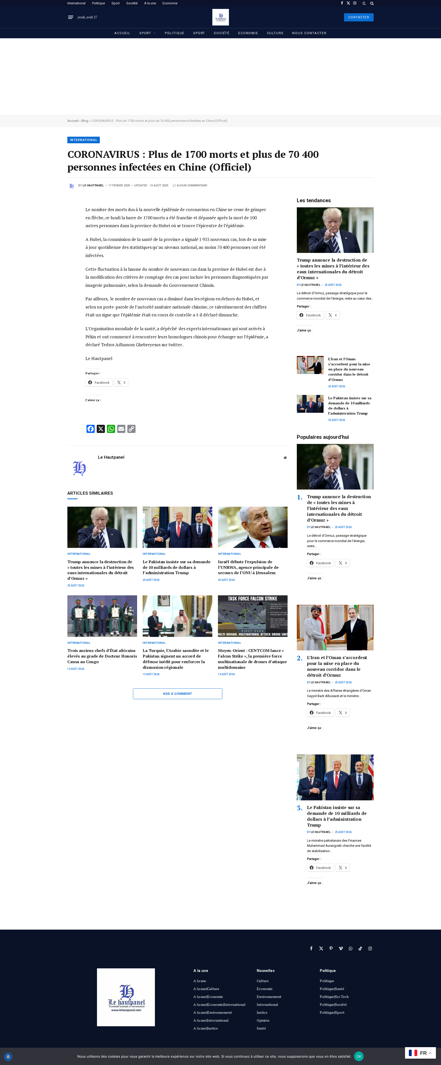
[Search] (371, 3)
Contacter (358, 17)
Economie (170, 3)
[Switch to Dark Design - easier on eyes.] (364, 3)
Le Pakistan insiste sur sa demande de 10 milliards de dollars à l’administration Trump (177, 567)
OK (359, 1056)
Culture (275, 33)
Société (132, 3)
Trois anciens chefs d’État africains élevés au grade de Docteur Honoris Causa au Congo (102, 656)
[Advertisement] (220, 76)
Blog (84, 121)
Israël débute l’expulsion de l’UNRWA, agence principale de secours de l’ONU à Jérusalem (248, 567)
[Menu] (70, 17)
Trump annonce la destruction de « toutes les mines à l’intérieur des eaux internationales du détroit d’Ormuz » (100, 570)
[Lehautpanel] (220, 17)
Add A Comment (177, 694)
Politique (98, 3)
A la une (150, 3)
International (76, 3)
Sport (116, 3)
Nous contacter (309, 33)
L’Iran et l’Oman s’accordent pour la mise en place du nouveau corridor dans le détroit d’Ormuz (349, 369)
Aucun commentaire (192, 185)
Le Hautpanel (93, 185)
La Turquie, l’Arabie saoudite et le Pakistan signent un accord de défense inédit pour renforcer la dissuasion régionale (176, 659)
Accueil (122, 33)
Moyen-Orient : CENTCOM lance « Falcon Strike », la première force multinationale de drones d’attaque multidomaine (252, 659)
